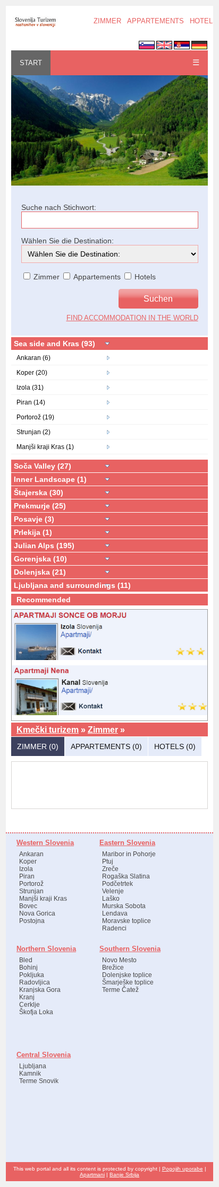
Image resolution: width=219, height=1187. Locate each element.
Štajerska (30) (38, 492)
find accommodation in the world (132, 318)
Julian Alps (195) (44, 545)
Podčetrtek (117, 883)
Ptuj (107, 861)
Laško (111, 898)
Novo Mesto (119, 960)
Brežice (113, 967)
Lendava (115, 913)
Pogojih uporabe (182, 1169)
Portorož (31, 883)
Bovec (28, 906)
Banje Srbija (124, 1174)
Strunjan (31, 891)
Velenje (113, 891)
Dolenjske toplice (127, 975)
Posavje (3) (34, 519)
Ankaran (31, 854)
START (31, 63)
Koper (28, 861)
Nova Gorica (37, 913)
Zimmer (103, 729)
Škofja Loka (36, 1012)
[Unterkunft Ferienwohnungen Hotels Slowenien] (109, 183)
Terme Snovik (38, 1081)
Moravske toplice (126, 921)
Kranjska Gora (40, 989)
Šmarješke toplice (128, 982)
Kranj (27, 997)
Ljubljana (32, 1066)
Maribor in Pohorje (129, 854)
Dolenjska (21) (40, 572)
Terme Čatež (120, 989)
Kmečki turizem (47, 729)
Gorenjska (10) (40, 559)
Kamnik (30, 1073)
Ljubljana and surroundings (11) (72, 585)
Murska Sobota (124, 906)
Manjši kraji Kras (43, 898)
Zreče (110, 869)
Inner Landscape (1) (50, 479)
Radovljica (34, 982)
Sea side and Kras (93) (54, 343)
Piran (27, 876)
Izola (26, 869)
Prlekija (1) (33, 532)
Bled (25, 960)
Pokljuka (31, 975)
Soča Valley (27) (42, 466)
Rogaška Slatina (126, 876)
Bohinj (28, 967)
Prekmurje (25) (40, 506)
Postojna (32, 921)
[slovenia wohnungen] (35, 26)
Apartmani (92, 1174)
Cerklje (29, 1004)
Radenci (114, 928)
